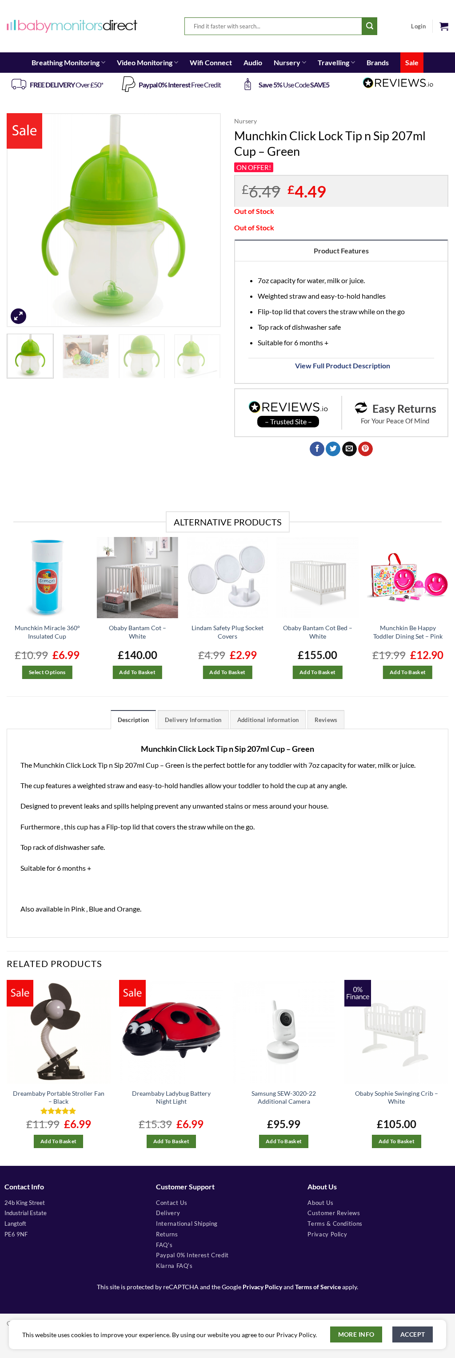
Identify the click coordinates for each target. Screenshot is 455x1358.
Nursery (287, 62)
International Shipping (187, 1223)
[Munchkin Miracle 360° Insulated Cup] (47, 577)
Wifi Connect (211, 62)
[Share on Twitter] (333, 449)
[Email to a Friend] (349, 449)
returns (167, 1234)
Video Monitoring (144, 62)
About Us (320, 1202)
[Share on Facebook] (317, 449)
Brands (378, 62)
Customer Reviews (333, 1212)
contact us (171, 1202)
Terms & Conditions (334, 1223)
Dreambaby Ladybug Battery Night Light (171, 1097)
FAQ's (164, 1244)
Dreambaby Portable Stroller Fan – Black (58, 1097)
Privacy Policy (262, 1287)
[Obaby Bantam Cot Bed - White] (317, 577)
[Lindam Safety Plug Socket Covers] (227, 577)
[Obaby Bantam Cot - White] (137, 577)
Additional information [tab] (268, 719)
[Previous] (22, 220)
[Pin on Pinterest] (365, 449)
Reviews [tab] (326, 719)
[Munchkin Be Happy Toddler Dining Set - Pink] (407, 577)
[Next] (205, 220)
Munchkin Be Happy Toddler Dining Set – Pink (408, 632)
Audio (252, 62)
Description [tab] (133, 719)
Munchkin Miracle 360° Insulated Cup (47, 632)
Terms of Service (318, 1287)
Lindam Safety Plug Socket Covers (227, 632)
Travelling (333, 62)
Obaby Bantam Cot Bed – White (317, 632)
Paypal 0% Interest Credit (192, 1255)
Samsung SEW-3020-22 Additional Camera (283, 1097)
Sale (412, 62)
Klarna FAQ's (174, 1265)
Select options (47, 672)
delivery (168, 1212)
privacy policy (327, 1234)
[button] (443, 26)
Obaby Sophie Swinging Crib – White (396, 1097)
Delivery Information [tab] (193, 719)
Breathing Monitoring (66, 62)
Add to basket (137, 672)
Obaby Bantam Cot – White (137, 632)
